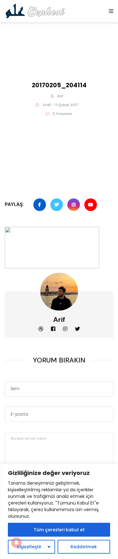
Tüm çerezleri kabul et (59, 530)
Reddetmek (83, 547)
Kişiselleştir (29, 547)
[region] (59, 511)
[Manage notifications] (16, 543)
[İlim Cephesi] (35, 11)
